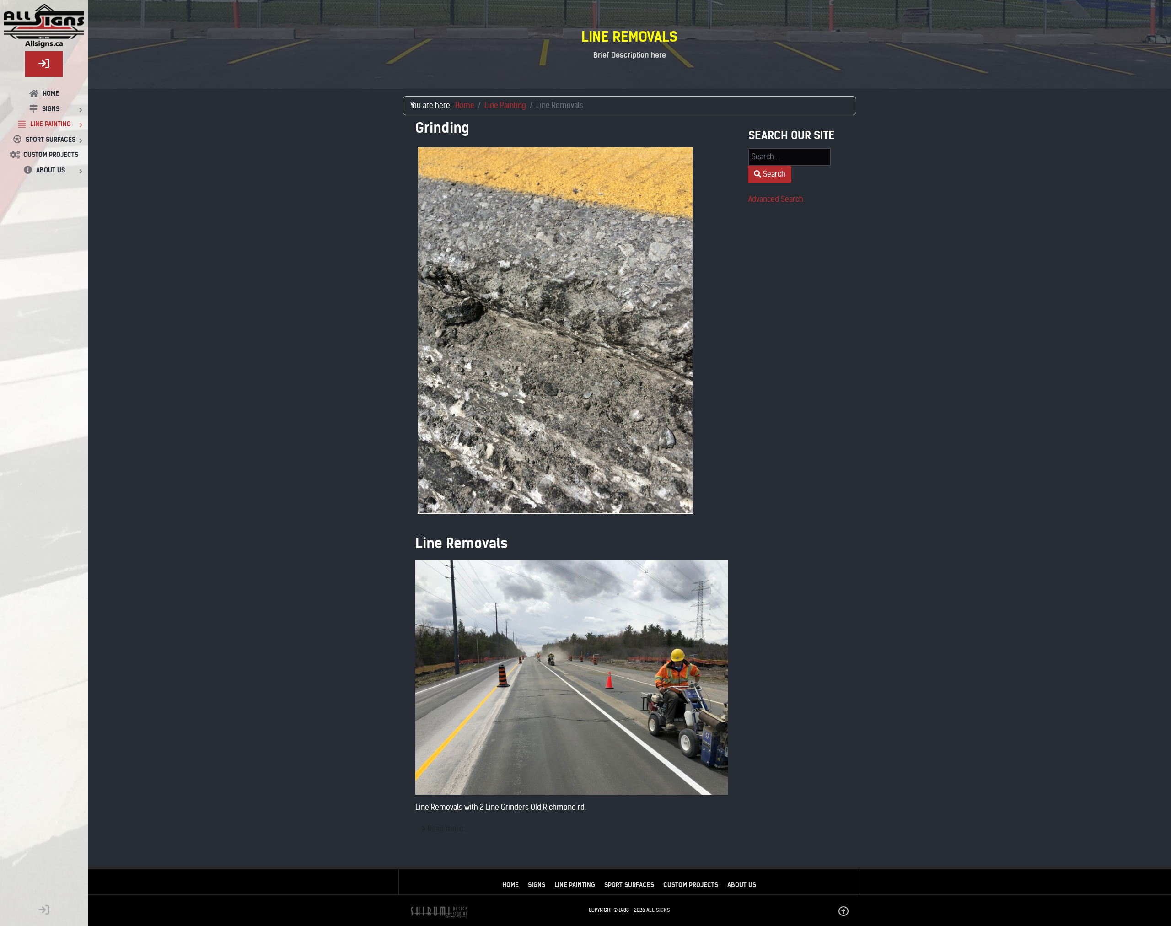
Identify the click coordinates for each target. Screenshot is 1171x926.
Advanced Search (775, 199)
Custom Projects (690, 885)
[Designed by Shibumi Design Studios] (438, 912)
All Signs (658, 910)
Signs (536, 885)
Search (773, 174)
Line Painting (574, 885)
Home (510, 885)
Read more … (447, 828)
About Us (741, 885)
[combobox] (789, 157)
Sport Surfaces (629, 885)
